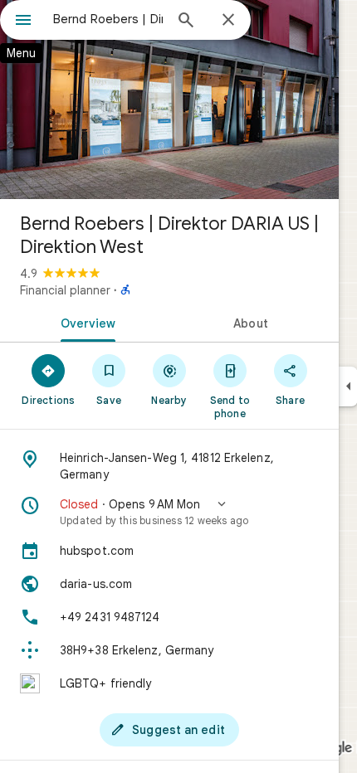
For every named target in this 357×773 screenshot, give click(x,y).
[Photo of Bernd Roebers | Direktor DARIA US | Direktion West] (169, 99)
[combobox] (108, 19)
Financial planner (65, 290)
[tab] (84, 322)
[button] (169, 511)
